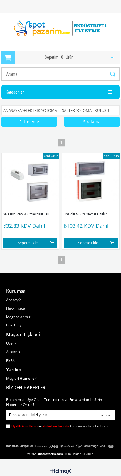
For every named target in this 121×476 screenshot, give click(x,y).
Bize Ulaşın (15, 325)
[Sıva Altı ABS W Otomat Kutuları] (90, 181)
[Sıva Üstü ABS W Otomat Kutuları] (30, 181)
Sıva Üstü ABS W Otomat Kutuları (26, 214)
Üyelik (11, 343)
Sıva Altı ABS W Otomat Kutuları (86, 214)
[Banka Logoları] (60, 446)
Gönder (106, 415)
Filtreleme (29, 121)
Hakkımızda (15, 308)
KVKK (10, 360)
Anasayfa (13, 300)
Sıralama (91, 121)
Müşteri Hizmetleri (21, 378)
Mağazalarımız (18, 317)
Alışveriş (13, 352)
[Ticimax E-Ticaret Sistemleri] (60, 472)
